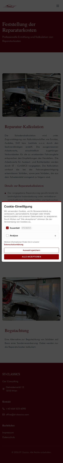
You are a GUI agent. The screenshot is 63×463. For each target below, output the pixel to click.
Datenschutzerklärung (13, 244)
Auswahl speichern (31, 250)
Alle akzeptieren (31, 256)
